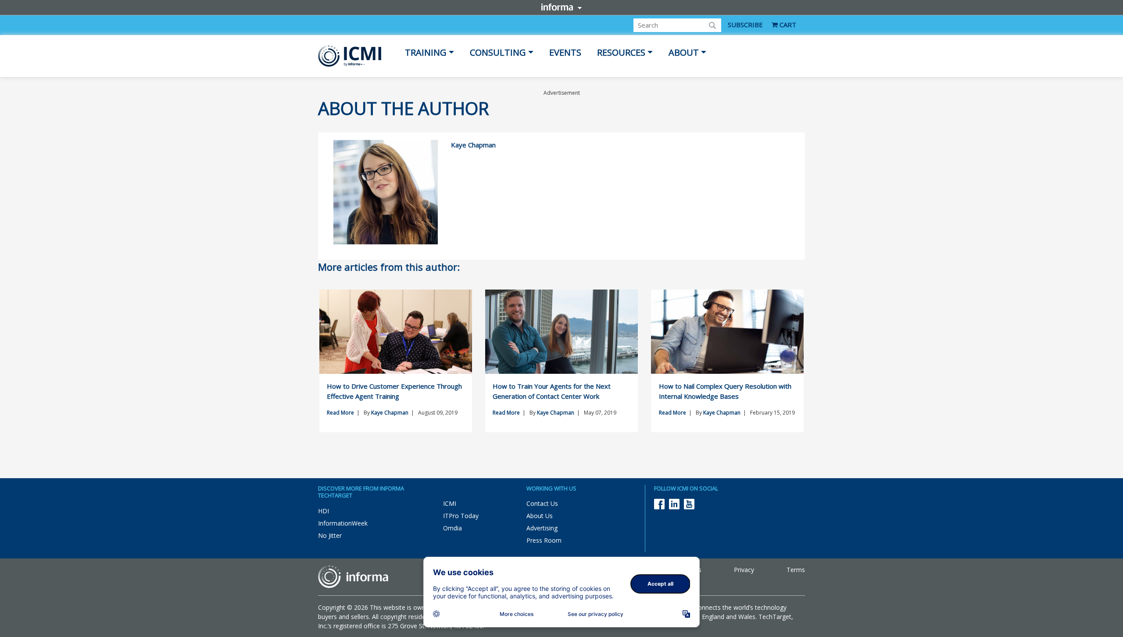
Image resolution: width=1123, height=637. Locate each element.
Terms (796, 569)
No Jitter (330, 535)
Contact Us (542, 503)
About (684, 52)
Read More (340, 412)
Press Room (544, 540)
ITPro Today (461, 516)
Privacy (744, 569)
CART (787, 24)
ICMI (449, 503)
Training (426, 52)
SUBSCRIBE (745, 24)
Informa (561, 7)
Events (565, 52)
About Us (539, 516)
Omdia (452, 528)
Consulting (498, 52)
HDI (323, 511)
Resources (621, 52)
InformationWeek (343, 523)
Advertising (542, 528)
